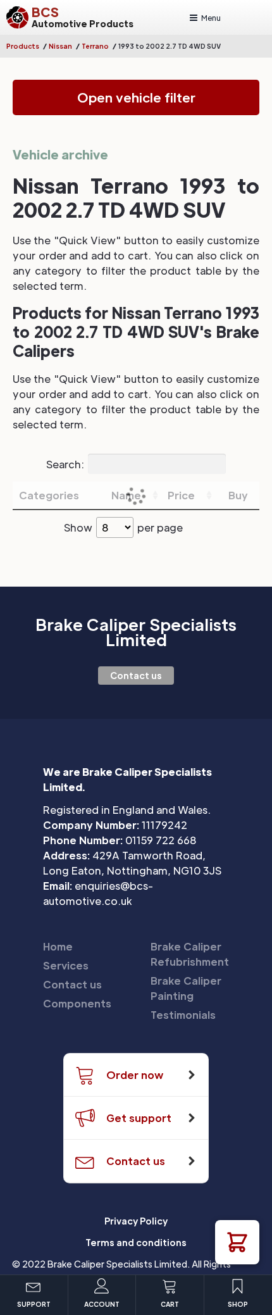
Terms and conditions (136, 1242)
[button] (237, 1242)
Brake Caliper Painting (186, 988)
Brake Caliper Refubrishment (190, 954)
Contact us (136, 675)
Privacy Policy (136, 1220)
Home (58, 946)
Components (77, 1003)
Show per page (123, 527)
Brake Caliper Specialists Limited (136, 632)
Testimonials (183, 1014)
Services (66, 965)
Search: (65, 463)
